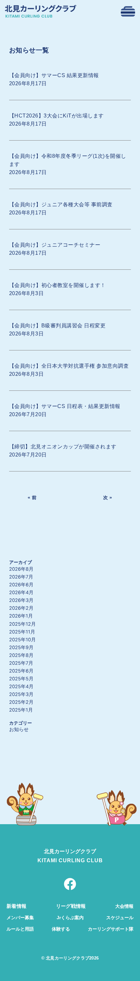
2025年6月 (21, 671)
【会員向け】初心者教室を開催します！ (57, 285)
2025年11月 (22, 632)
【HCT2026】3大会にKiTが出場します (56, 115)
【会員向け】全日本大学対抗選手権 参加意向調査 (69, 366)
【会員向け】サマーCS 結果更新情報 (54, 75)
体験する (61, 929)
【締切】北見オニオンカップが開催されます (63, 446)
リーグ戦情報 (71, 906)
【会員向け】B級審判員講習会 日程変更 (57, 325)
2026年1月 (21, 616)
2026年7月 (21, 577)
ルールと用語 (20, 929)
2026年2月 (21, 608)
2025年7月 (21, 663)
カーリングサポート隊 (110, 929)
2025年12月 (22, 624)
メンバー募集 (20, 917)
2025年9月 (21, 647)
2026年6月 (21, 585)
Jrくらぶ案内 (70, 917)
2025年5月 (21, 679)
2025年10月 (22, 640)
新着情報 (16, 906)
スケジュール (119, 917)
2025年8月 (21, 655)
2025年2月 (21, 702)
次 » (107, 497)
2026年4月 (21, 592)
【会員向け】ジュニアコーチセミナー (55, 245)
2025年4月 (21, 686)
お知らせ (19, 729)
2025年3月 (21, 694)
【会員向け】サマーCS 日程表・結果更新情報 (64, 406)
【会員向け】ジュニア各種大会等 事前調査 (61, 204)
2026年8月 (21, 569)
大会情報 (124, 906)
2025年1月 (21, 710)
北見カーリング (62, 851)
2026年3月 (21, 600)
